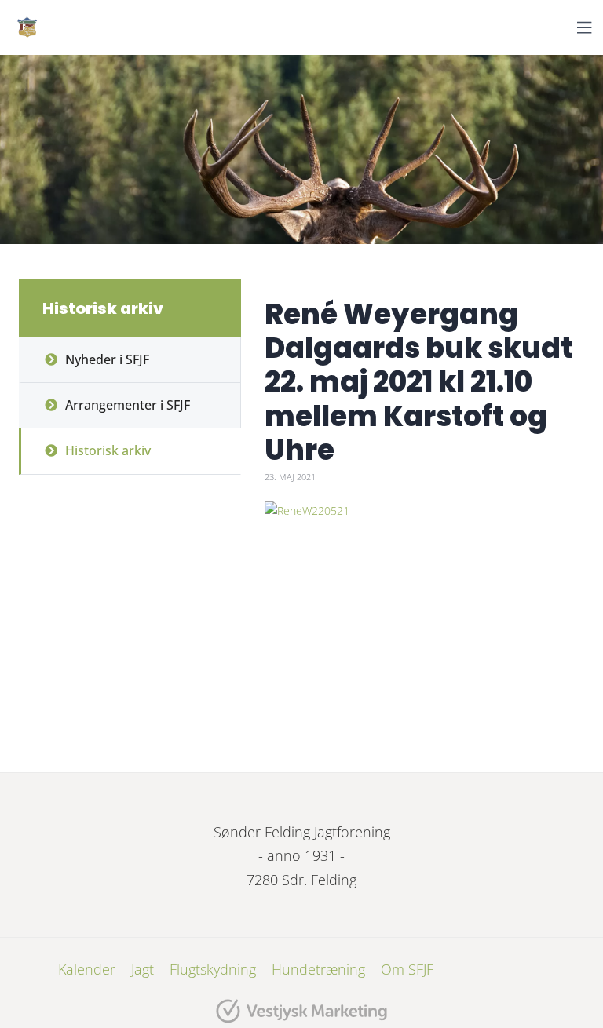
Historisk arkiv (108, 450)
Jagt (142, 969)
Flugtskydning (213, 969)
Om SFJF (407, 969)
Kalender (86, 969)
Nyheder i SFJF (107, 359)
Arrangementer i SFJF (127, 405)
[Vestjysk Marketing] (301, 1011)
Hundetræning (318, 969)
